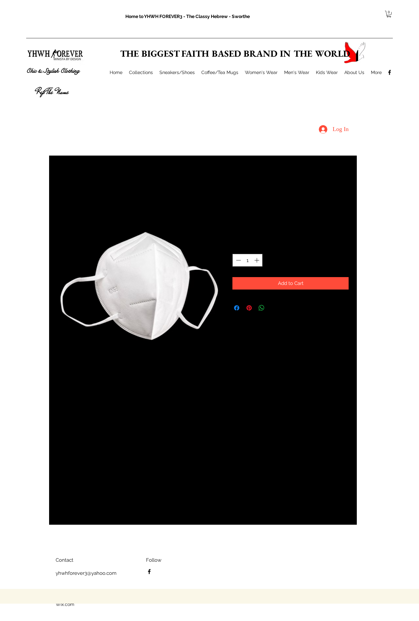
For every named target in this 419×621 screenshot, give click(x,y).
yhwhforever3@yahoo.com (86, 573)
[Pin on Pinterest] (249, 308)
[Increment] (257, 260)
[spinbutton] (247, 260)
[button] (389, 14)
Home (63, 179)
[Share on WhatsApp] (261, 308)
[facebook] (389, 72)
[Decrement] (237, 260)
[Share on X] (274, 308)
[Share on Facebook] (237, 308)
